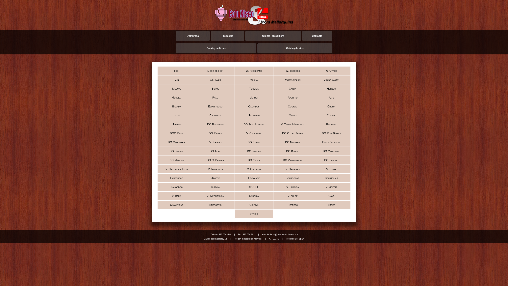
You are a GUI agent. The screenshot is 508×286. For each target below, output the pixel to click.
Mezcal (176, 88)
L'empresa (193, 36)
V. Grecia (331, 186)
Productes (227, 36)
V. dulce (293, 195)
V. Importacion (215, 195)
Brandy (176, 106)
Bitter (331, 204)
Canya (292, 88)
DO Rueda (254, 142)
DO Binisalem (215, 124)
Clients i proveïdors (273, 36)
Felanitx (331, 124)
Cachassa (215, 115)
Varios (254, 213)
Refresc (293, 204)
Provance (254, 178)
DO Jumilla (254, 151)
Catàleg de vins (295, 48)
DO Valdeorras (292, 160)
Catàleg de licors (216, 48)
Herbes (331, 88)
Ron (176, 70)
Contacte (317, 36)
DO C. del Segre (292, 133)
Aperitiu (292, 97)
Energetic (215, 204)
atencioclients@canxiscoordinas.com (280, 234)
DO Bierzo (292, 151)
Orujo (292, 115)
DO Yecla (254, 160)
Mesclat (177, 97)
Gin (177, 79)
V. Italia (176, 195)
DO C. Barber (215, 160)
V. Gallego (254, 169)
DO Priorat (177, 151)
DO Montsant (331, 151)
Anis (331, 97)
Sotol (215, 88)
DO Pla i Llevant (253, 124)
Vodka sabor (292, 79)
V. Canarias (293, 169)
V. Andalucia (215, 169)
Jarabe (176, 124)
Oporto (215, 178)
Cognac (292, 106)
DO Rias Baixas (331, 133)
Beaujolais (331, 178)
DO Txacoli (331, 160)
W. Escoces (293, 70)
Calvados (254, 106)
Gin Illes (215, 79)
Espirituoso (215, 106)
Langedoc (177, 186)
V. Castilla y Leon (176, 169)
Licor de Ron (215, 70)
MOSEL (254, 186)
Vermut (254, 97)
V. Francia (292, 186)
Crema (331, 106)
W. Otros (331, 70)
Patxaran (254, 115)
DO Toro (215, 151)
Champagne (176, 204)
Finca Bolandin (331, 142)
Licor (176, 115)
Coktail (331, 115)
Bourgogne (292, 178)
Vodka (254, 79)
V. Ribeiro (215, 142)
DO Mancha (176, 160)
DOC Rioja (176, 133)
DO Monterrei (177, 142)
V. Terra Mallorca (292, 124)
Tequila (254, 88)
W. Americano (254, 70)
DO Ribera (215, 133)
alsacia (215, 186)
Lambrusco (176, 178)
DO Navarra (292, 142)
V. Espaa (331, 169)
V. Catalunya (254, 133)
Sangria (254, 195)
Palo (215, 97)
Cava (331, 195)
